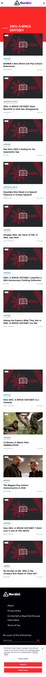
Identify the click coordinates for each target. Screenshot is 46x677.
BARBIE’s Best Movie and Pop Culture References (22, 64)
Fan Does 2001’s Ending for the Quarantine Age (19, 150)
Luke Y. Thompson (8, 241)
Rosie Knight (7, 491)
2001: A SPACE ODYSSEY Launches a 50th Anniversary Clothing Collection (22, 278)
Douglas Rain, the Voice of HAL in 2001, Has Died (20, 236)
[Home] (11, 596)
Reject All (23, 664)
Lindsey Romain (8, 448)
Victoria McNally (8, 534)
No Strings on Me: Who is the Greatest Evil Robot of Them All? (20, 572)
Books (7, 480)
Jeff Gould (6, 577)
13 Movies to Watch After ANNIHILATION (16, 443)
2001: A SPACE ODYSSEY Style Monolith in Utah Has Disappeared (20, 107)
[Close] (42, 648)
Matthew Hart (7, 112)
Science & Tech (10, 101)
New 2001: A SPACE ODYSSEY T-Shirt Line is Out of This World (22, 529)
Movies (7, 59)
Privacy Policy (14, 610)
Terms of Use (13, 625)
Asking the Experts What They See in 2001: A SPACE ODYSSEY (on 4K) (22, 321)
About (10, 605)
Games (7, 566)
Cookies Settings (23, 658)
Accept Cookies (23, 670)
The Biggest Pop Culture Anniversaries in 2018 (15, 486)
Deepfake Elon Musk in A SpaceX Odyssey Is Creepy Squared (20, 193)
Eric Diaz (6, 155)
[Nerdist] (22, 3)
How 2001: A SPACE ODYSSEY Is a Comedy (21, 401)
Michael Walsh (7, 69)
